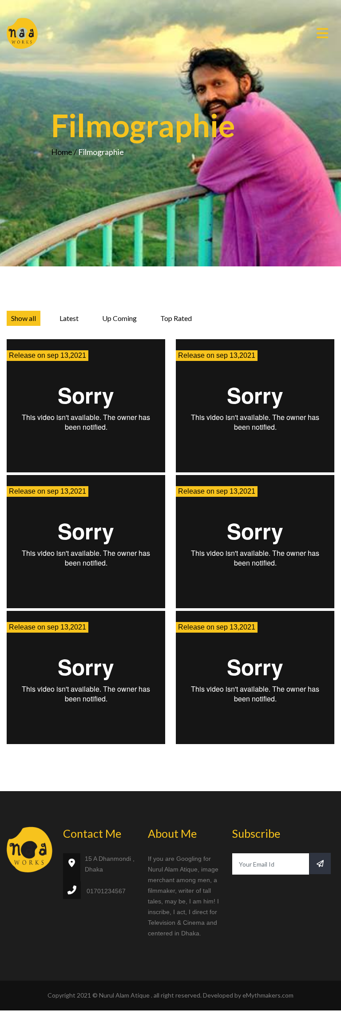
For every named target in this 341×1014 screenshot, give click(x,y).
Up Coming (119, 318)
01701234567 (106, 891)
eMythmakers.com (267, 995)
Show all (23, 318)
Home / (64, 152)
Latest (69, 318)
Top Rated (176, 318)
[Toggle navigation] (322, 33)
